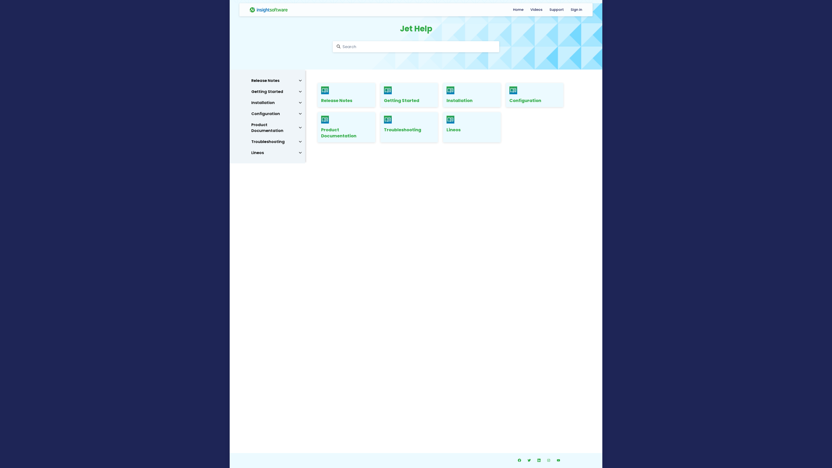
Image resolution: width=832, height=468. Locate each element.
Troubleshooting (402, 130)
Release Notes (336, 101)
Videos (536, 9)
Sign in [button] (576, 9)
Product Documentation (338, 133)
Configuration (525, 101)
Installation (460, 101)
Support (556, 9)
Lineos (454, 130)
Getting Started (401, 101)
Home (518, 9)
